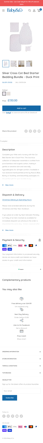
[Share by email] (39, 131)
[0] (38, 10)
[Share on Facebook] (26, 131)
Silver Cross (7, 82)
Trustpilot (3, 141)
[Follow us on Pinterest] (12, 416)
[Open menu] (3, 10)
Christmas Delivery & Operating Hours (17, 200)
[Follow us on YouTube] (17, 416)
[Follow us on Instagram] (8, 416)
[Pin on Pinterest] (30, 131)
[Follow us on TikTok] (21, 416)
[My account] (34, 10)
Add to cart (21, 108)
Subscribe (10, 398)
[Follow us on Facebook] (4, 416)
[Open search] (29, 10)
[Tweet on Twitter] (34, 131)
